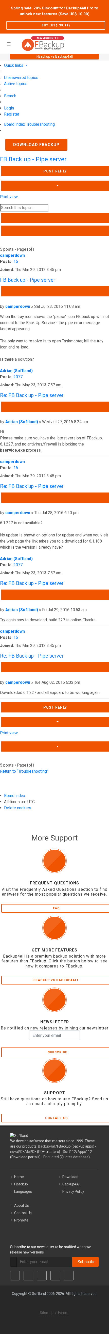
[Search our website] (103, 43)
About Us (21, 1205)
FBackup (21, 1184)
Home (19, 1177)
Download (70, 1177)
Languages (23, 1191)
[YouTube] (55, 1275)
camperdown (12, 255)
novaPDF (17, 1152)
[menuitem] (21, 77)
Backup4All (71, 1184)
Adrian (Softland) (16, 370)
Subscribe (86, 1261)
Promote (21, 1220)
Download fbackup (36, 144)
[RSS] (69, 1275)
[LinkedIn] (42, 1275)
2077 (18, 376)
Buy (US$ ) (56, 25)
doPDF (31, 1152)
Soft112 (69, 1152)
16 (15, 261)
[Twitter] (28, 1275)
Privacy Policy (73, 1191)
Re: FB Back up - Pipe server (32, 395)
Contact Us (23, 1213)
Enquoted (51, 1157)
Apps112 (85, 1152)
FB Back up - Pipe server (33, 159)
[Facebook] (15, 1275)
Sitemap (46, 1313)
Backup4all (47, 1146)
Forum (63, 1313)
